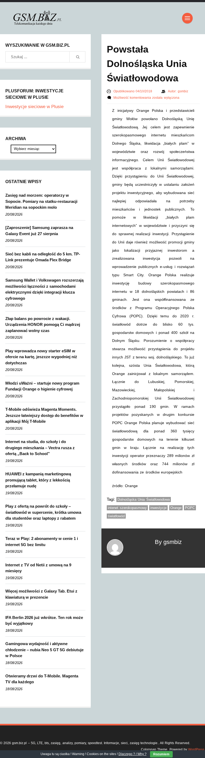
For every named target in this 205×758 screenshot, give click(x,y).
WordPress (196, 749)
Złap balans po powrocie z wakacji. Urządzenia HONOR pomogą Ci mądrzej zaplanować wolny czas (42, 324)
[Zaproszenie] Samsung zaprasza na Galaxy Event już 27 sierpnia (39, 230)
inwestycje (158, 508)
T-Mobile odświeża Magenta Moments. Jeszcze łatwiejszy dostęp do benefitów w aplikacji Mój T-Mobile (44, 415)
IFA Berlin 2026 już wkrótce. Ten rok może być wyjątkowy (44, 620)
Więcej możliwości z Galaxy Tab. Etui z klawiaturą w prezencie (41, 594)
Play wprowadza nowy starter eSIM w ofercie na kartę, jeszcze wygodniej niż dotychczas (41, 357)
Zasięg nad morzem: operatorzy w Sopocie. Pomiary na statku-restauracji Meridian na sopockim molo (41, 201)
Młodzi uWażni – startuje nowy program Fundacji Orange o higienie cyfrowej (42, 386)
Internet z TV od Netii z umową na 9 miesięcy (38, 568)
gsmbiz (183, 91)
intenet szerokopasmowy (127, 508)
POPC (190, 508)
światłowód (116, 516)
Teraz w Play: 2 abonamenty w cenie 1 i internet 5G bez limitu (41, 541)
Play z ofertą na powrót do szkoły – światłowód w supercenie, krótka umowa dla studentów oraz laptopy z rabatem (43, 512)
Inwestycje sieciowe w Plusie (34, 106)
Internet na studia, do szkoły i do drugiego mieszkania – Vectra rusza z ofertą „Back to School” (40, 447)
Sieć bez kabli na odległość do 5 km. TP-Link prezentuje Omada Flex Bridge (42, 257)
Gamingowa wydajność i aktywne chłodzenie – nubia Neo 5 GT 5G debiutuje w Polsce (44, 649)
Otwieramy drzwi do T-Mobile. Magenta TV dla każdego (41, 679)
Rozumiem (161, 754)
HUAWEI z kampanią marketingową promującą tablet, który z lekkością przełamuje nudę (38, 480)
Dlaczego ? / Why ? (133, 754)
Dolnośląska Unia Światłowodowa (143, 500)
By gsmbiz (168, 542)
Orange (176, 508)
